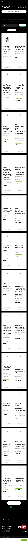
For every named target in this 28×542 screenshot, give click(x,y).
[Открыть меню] (2, 1)
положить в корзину (7, 67)
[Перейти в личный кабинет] (26, 1)
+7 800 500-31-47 (6, 528)
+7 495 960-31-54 (6, 526)
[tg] (25, 520)
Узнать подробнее (16, 540)
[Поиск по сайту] (23, 1)
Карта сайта (6, 519)
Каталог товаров (13, 11)
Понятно (24, 540)
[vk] (22, 520)
